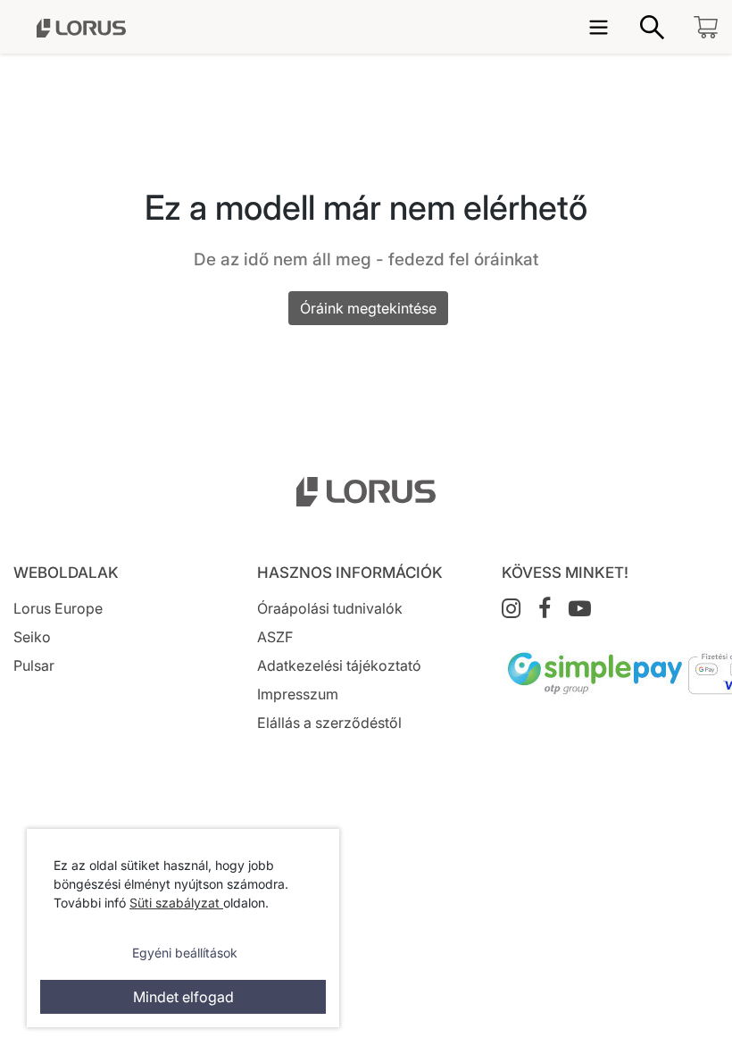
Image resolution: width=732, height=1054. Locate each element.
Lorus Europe (58, 608)
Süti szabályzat (176, 902)
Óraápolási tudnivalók (330, 608)
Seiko (32, 637)
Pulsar (33, 665)
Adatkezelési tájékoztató (339, 665)
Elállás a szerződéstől (329, 723)
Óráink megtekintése (368, 308)
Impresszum (297, 694)
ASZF (275, 637)
